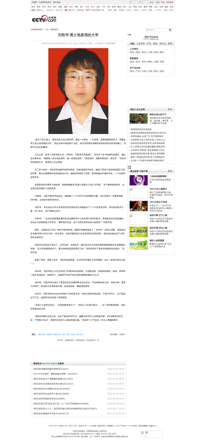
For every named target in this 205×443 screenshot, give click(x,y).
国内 (132, 52)
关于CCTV (53, 426)
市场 (144, 71)
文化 (87, 7)
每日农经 (41, 334)
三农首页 (140, 43)
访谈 (161, 7)
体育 (49, 7)
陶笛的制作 (159, 160)
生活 (73, 334)
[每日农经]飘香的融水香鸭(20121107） (52, 369)
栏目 (171, 10)
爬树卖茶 (161, 146)
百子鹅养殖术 (157, 136)
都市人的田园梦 (157, 240)
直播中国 (71, 10)
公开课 (143, 10)
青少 (82, 7)
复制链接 (80, 340)
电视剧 (121, 10)
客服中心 (152, 426)
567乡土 (79, 334)
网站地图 (56, 2)
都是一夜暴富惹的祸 (140, 157)
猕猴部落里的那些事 (140, 153)
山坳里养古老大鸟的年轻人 (143, 139)
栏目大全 (50, 10)
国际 (138, 52)
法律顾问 (110, 426)
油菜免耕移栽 (158, 143)
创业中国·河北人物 (158, 228)
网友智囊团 (143, 426)
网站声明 (101, 426)
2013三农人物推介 (158, 189)
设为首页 (169, 2)
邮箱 (166, 7)
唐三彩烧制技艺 (157, 157)
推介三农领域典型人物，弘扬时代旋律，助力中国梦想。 (161, 195)
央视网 (34, 2)
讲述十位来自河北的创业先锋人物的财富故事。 (161, 232)
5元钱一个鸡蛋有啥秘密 (142, 160)
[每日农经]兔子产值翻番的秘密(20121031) (53, 379)
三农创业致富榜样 (158, 176)
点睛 (156, 61)
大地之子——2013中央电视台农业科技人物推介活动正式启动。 (161, 208)
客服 (163, 2)
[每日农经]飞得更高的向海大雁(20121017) (53, 384)
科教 (76, 7)
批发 (162, 71)
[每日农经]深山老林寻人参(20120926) (51, 393)
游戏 (171, 7)
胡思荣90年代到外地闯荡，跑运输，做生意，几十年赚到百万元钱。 (161, 120)
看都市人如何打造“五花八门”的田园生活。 (160, 245)
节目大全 (59, 10)
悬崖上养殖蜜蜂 (157, 153)
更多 (170, 109)
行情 (150, 71)
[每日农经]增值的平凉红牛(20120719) (51, 413)
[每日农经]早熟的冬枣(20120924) (49, 398)
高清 (110, 10)
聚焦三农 (57, 334)
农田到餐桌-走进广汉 (140, 136)
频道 (165, 10)
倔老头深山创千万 (158, 114)
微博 (145, 7)
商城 (135, 7)
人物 (150, 52)
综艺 (55, 7)
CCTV (158, 10)
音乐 (71, 7)
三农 (129, 7)
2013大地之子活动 (158, 202)
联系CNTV (83, 426)
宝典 (162, 61)
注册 (158, 2)
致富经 (49, 334)
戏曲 (65, 7)
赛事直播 (80, 10)
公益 (98, 7)
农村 (156, 52)
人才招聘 (92, 426)
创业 (132, 61)
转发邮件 (91, 340)
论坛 (156, 7)
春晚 (60, 7)
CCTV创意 (133, 426)
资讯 (144, 61)
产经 (103, 7)
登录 (151, 2)
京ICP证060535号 (87, 434)
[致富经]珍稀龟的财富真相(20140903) (148, 133)
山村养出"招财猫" (139, 150)
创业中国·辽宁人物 (158, 215)
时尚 (124, 7)
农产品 (163, 43)
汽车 (108, 7)
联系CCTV (63, 426)
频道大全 (40, 10)
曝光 (162, 52)
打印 (60, 340)
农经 (144, 52)
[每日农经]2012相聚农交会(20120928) (52, 389)
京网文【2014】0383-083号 (105, 434)
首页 (33, 7)
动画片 (136, 10)
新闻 (38, 7)
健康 (119, 7)
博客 (150, 7)
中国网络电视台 (45, 2)
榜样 (150, 61)
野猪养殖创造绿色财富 (141, 129)
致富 (155, 43)
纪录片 (129, 10)
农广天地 (66, 334)
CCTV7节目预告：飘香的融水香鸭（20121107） (56, 374)
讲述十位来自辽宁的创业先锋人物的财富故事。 (161, 220)
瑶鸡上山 (161, 139)
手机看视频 (110, 43)
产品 (138, 71)
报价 (156, 71)
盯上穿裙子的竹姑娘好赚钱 (143, 146)
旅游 (114, 7)
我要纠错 (69, 340)
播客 (150, 10)
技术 (138, 61)
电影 (115, 10)
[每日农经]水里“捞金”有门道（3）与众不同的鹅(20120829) (61, 403)
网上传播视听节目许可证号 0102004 (66, 436)
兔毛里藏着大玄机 (156, 150)
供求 (132, 71)
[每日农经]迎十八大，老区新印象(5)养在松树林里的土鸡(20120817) (65, 408)
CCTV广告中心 (121, 426)
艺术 (92, 7)
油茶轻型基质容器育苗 (141, 143)
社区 (140, 7)
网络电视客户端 (97, 10)
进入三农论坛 (80, 43)
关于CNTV (73, 426)
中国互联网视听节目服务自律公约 (114, 436)
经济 (44, 7)
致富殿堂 (54, 29)
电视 (33, 10)
